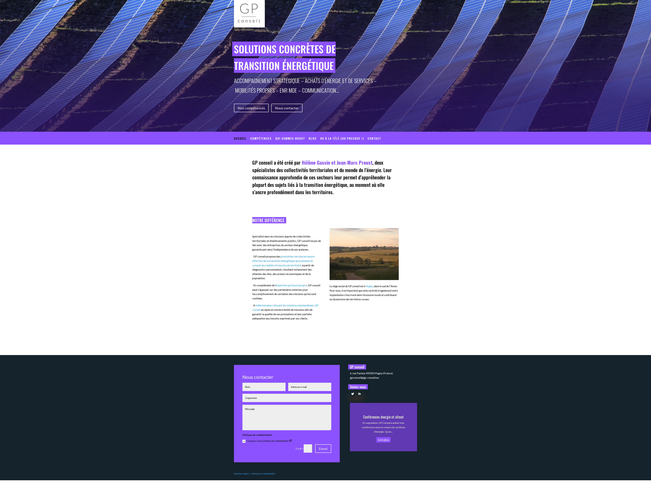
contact (374, 139)
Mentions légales (242, 473)
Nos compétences (251, 108)
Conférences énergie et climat (383, 417)
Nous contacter (287, 108)
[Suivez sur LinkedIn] (359, 393)
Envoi (323, 449)
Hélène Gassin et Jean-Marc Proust (337, 162)
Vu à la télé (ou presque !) (342, 139)
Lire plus (383, 440)
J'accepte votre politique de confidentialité (267, 441)
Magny (369, 286)
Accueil (240, 139)
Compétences (261, 139)
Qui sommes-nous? (290, 139)
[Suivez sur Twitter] (352, 393)
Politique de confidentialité (263, 473)
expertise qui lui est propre (291, 285)
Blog (313, 139)
